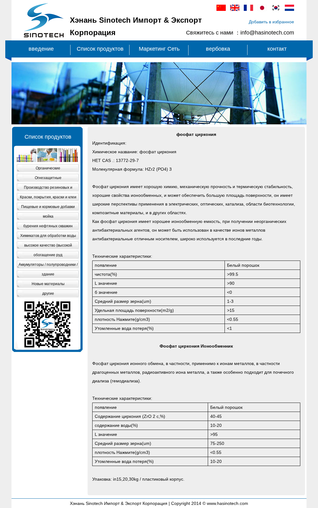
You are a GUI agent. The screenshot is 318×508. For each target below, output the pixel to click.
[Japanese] (262, 9)
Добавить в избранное (271, 21)
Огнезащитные (48, 178)
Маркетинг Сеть (159, 49)
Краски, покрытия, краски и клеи (48, 197)
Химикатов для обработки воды (48, 235)
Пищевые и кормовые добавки (48, 207)
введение (41, 49)
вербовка (218, 49)
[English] (234, 9)
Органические (48, 168)
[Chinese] (221, 9)
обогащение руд (48, 255)
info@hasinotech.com (267, 33)
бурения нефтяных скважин (48, 226)
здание (48, 274)
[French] (248, 9)
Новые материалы (48, 284)
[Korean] (275, 9)
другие (48, 293)
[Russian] (289, 9)
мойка (48, 216)
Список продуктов (100, 49)
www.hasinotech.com (227, 503)
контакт (277, 49)
